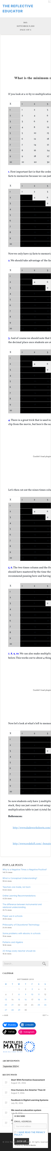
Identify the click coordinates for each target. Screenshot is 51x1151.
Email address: (23, 1121)
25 (39, 1005)
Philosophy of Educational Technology (21, 924)
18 (39, 999)
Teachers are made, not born (16, 887)
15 (19, 999)
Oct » (45, 1015)
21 (12, 1005)
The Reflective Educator (20, 1142)
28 (12, 1010)
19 (45, 999)
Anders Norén (30, 1145)
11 (39, 994)
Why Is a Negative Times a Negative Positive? (25, 869)
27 (6, 1010)
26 (45, 1005)
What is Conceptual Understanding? (20, 878)
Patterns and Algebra (13, 942)
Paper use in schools (13, 916)
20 (6, 1005)
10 (32, 994)
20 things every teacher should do (19, 951)
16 (25, 999)
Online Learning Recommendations (19, 895)
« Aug (5, 1015)
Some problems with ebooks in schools (22, 933)
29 (19, 1010)
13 (6, 999)
